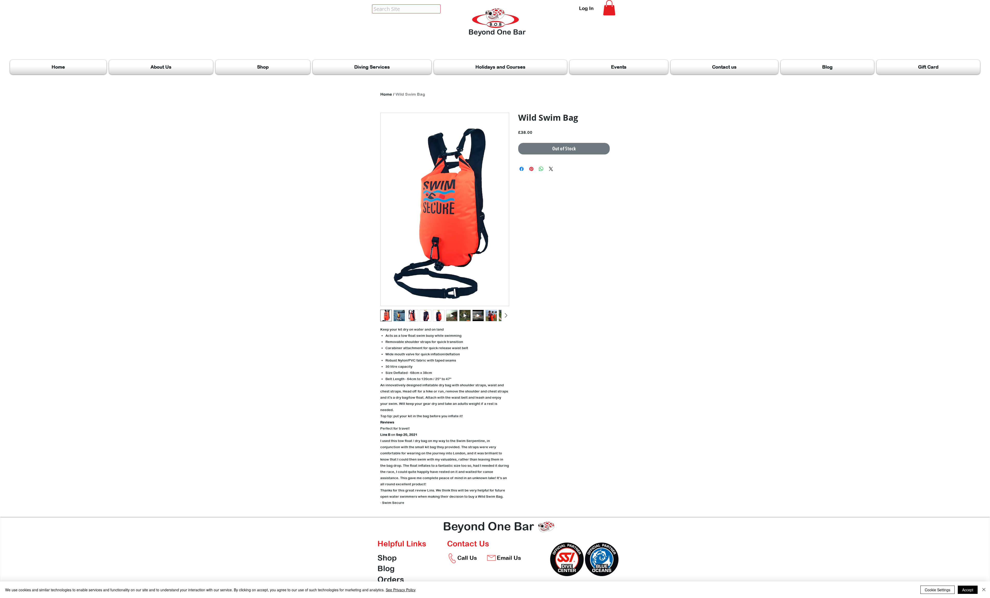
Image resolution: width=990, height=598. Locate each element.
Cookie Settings (937, 589)
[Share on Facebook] (521, 169)
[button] (609, 7)
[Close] (984, 590)
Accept (967, 589)
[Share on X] (551, 169)
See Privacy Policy (401, 589)
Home (386, 94)
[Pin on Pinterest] (531, 169)
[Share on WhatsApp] (541, 169)
